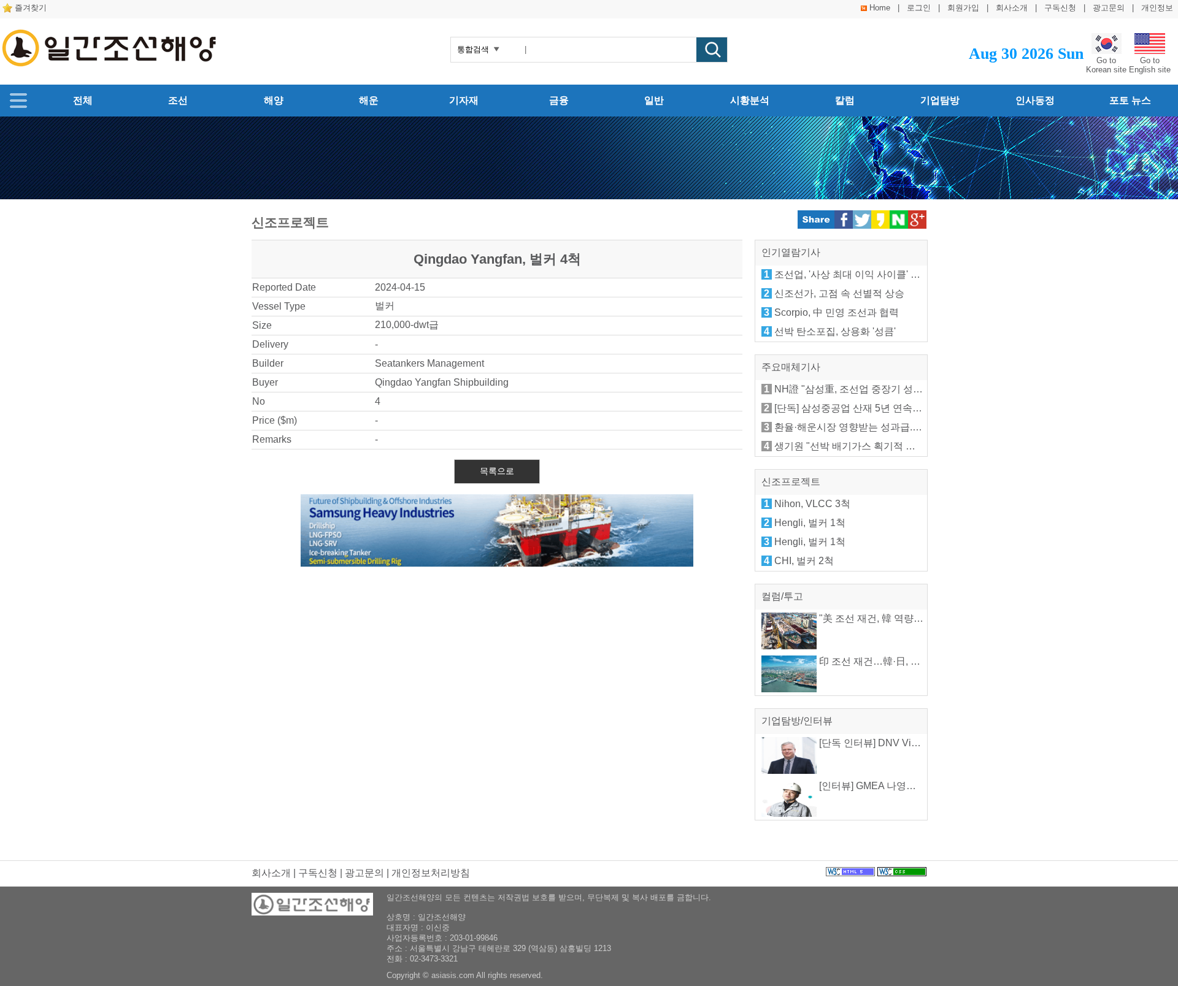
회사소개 (1012, 7)
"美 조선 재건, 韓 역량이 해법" (883, 618)
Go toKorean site (1106, 65)
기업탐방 (940, 100)
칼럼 (845, 100)
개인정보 (1157, 7)
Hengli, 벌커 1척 (809, 523)
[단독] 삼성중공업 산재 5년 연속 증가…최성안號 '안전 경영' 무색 (913, 408)
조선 (178, 100)
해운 (369, 100)
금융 (559, 100)
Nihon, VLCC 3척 (812, 504)
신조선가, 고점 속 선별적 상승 (839, 293)
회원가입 (963, 7)
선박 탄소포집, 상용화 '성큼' (835, 331)
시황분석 (749, 100)
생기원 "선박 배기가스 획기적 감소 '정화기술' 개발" (885, 446)
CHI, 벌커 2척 (804, 561)
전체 (83, 100)
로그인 (919, 7)
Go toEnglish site (1150, 65)
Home (879, 7)
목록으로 (497, 471)
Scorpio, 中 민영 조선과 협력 (836, 312)
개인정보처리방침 (430, 873)
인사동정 (1035, 100)
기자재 (464, 100)
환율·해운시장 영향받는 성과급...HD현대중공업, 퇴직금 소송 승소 (917, 427)
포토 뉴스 (1130, 100)
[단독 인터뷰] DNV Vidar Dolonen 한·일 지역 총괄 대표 (937, 743)
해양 (273, 100)
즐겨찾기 (31, 7)
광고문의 (1109, 7)
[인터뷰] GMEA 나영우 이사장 (882, 786)
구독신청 (1060, 7)
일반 (654, 100)
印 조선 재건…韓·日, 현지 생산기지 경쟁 (905, 661)
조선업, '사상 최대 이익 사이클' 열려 (852, 274)
